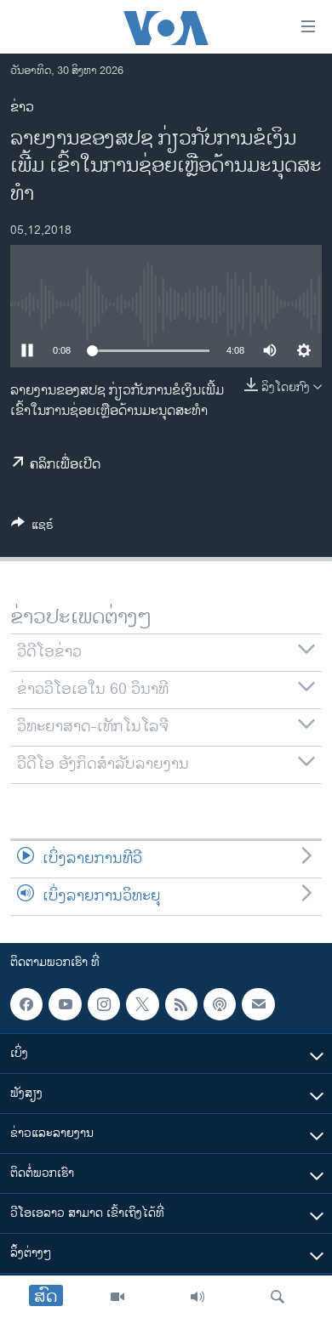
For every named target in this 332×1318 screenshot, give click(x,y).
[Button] (32, 527)
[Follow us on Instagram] (104, 1004)
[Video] (117, 1296)
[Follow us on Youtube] (65, 1004)
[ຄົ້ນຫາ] (277, 1296)
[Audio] (197, 1296)
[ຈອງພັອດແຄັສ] (258, 1004)
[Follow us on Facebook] (26, 1004)
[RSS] (181, 1004)
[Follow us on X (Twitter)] (142, 1004)
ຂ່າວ (22, 107)
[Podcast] (219, 1004)
